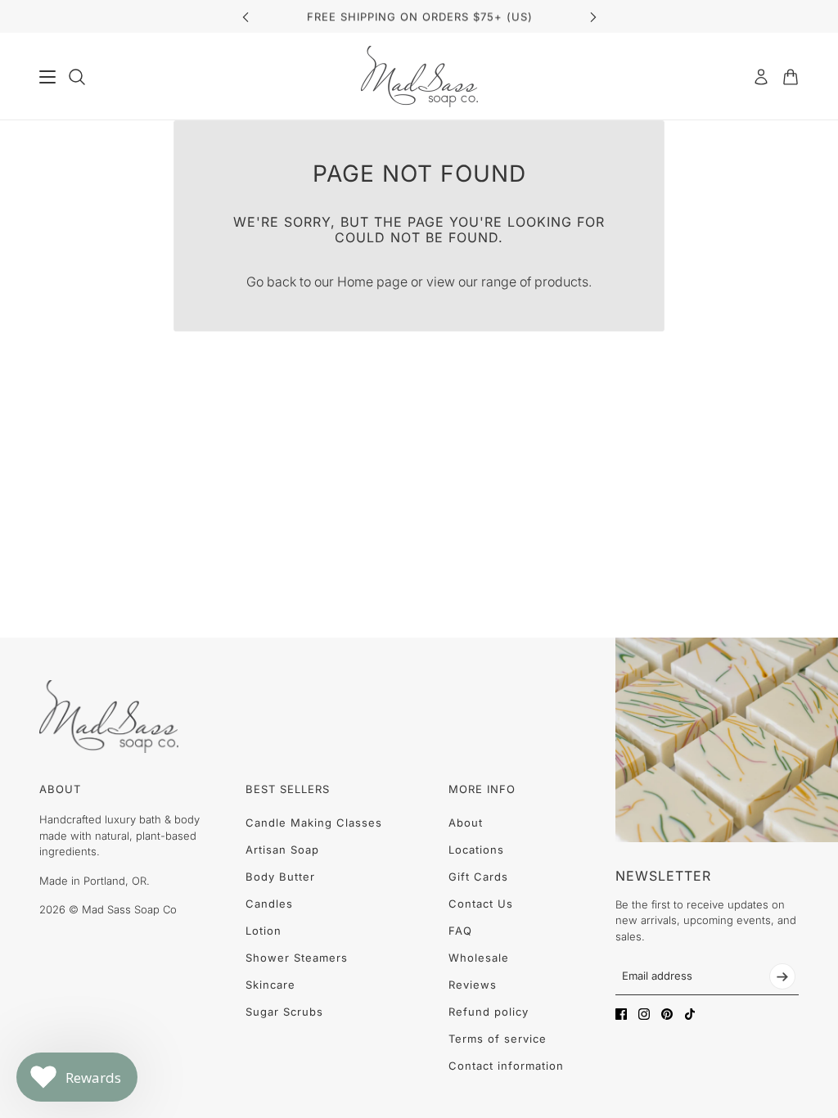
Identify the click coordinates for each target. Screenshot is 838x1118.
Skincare (270, 984)
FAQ (460, 930)
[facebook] (621, 1014)
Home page (372, 281)
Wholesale (478, 957)
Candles (269, 903)
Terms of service (497, 1038)
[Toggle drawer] (47, 76)
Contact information (506, 1065)
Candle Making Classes (314, 822)
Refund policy (488, 1011)
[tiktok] (690, 1014)
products (561, 281)
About (465, 822)
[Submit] (782, 976)
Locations (476, 849)
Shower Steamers (297, 957)
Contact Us (480, 903)
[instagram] (644, 1014)
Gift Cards (478, 876)
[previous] (245, 16)
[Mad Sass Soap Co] (419, 76)
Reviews (472, 984)
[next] (593, 16)
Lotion (264, 930)
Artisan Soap (282, 849)
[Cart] (790, 77)
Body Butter (280, 876)
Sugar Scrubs (284, 1011)
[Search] (77, 77)
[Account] (761, 77)
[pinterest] (667, 1014)
